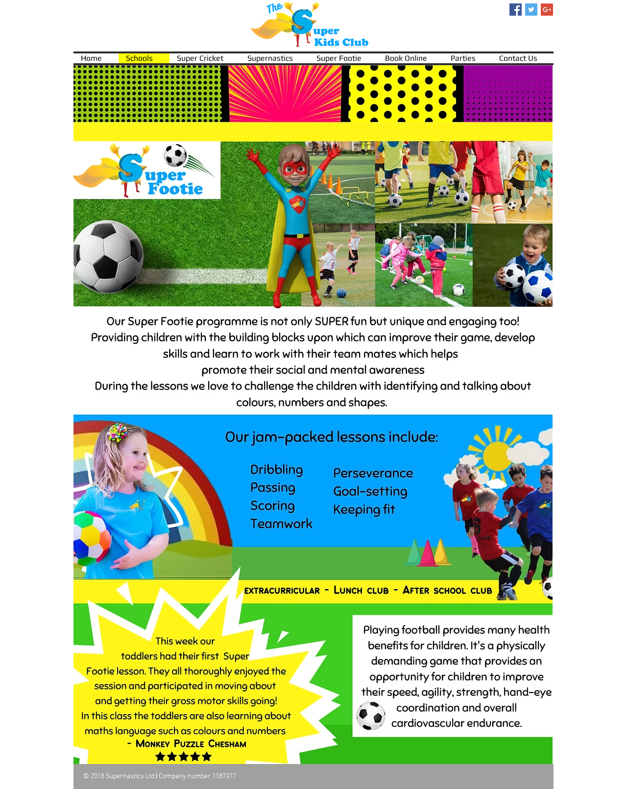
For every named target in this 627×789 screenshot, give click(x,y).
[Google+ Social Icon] (547, 9)
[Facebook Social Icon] (515, 9)
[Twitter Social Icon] (531, 9)
